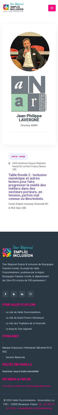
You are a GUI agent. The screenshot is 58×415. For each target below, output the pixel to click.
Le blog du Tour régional (19, 328)
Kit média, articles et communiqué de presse (26, 386)
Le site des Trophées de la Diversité (25, 323)
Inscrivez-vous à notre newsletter (20, 371)
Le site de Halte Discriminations (23, 312)
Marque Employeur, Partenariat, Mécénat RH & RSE (27, 349)
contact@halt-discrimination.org (35, 408)
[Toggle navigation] (52, 8)
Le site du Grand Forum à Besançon (25, 317)
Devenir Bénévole (15, 357)
